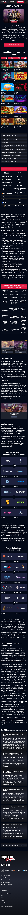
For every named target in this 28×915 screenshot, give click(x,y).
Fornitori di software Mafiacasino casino (11, 152)
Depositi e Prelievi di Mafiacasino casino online (13, 149)
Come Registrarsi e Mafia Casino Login (11, 155)
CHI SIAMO (5, 142)
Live (10, 58)
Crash (16, 58)
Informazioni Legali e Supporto (9, 158)
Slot (23, 58)
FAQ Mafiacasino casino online (9, 161)
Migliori (3, 58)
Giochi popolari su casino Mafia (9, 139)
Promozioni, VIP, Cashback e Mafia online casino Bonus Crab (14, 146)
